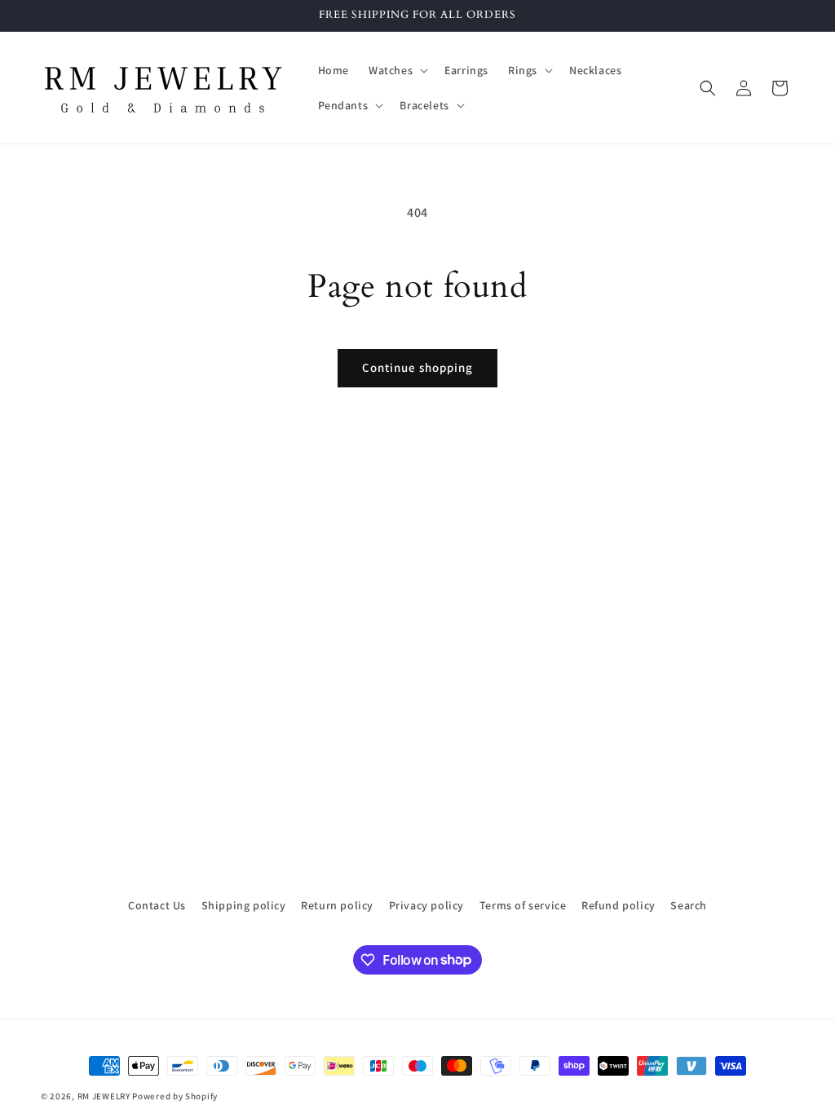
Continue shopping (417, 367)
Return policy (337, 905)
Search (688, 905)
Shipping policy (243, 905)
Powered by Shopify (175, 1096)
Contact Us (157, 905)
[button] (397, 70)
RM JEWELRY (105, 1096)
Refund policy (618, 905)
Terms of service (523, 905)
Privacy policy (426, 905)
